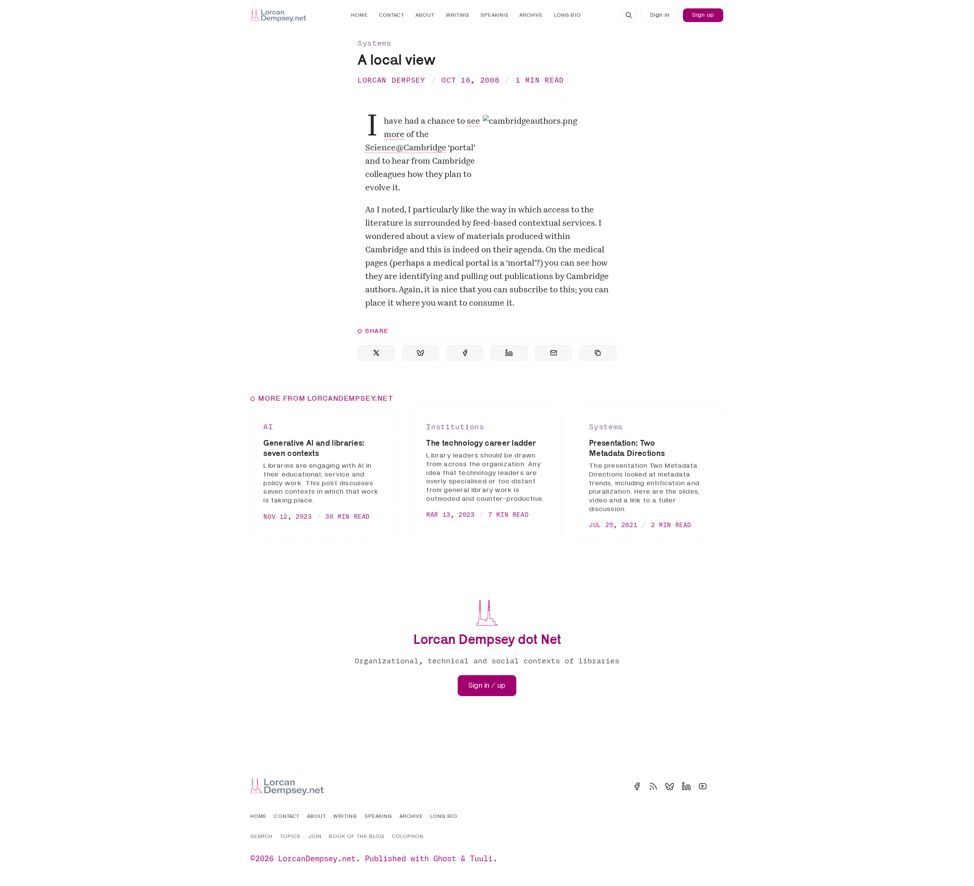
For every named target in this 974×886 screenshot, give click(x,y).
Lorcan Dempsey (391, 79)
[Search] (629, 15)
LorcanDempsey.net (317, 858)
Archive (531, 15)
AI (268, 426)
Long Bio (567, 15)
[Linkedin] (686, 786)
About (425, 15)
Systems (375, 42)
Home (359, 15)
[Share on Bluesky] (420, 353)
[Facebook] (636, 786)
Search (261, 836)
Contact (391, 15)
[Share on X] (376, 353)
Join (314, 836)
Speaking (494, 15)
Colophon (408, 836)
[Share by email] (553, 353)
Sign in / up (487, 685)
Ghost (444, 858)
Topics (290, 836)
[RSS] (653, 786)
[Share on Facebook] (464, 353)
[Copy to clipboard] (597, 353)
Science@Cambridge (405, 148)
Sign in (660, 15)
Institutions (455, 426)
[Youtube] (702, 786)
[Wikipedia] (719, 786)
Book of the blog (356, 836)
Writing (457, 15)
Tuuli (481, 858)
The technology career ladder (481, 442)
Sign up (703, 15)
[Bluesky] (669, 786)
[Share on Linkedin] (509, 353)
